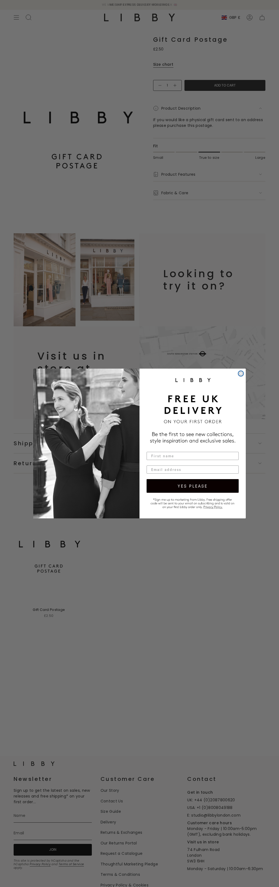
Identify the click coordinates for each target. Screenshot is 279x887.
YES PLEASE (193, 485)
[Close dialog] (241, 373)
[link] (193, 502)
